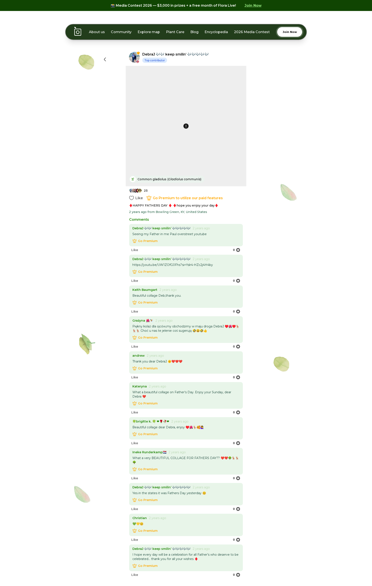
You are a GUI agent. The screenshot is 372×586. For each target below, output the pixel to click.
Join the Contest (186, 345)
